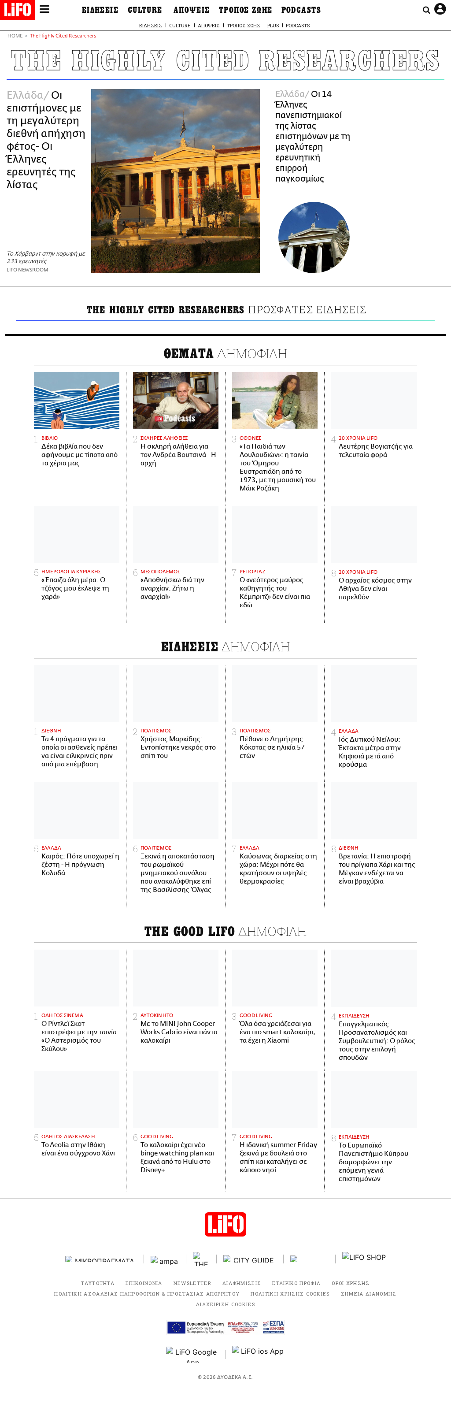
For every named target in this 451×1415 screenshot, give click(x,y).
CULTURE (145, 10)
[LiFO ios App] (258, 1354)
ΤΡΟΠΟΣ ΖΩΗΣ (246, 10)
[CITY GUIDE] (250, 1259)
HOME (14, 36)
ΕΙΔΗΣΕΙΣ (100, 10)
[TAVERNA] (309, 1258)
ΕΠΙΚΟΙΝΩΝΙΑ (144, 1283)
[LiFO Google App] (192, 1355)
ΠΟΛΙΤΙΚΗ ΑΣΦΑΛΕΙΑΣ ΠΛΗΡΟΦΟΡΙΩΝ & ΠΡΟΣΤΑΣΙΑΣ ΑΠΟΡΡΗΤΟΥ (147, 1293)
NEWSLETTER (192, 1283)
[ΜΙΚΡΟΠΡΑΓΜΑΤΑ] (101, 1259)
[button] (44, 10)
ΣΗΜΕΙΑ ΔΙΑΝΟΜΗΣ (369, 1293)
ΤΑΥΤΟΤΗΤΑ (98, 1283)
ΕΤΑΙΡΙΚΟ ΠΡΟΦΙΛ (296, 1283)
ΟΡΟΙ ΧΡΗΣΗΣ (351, 1283)
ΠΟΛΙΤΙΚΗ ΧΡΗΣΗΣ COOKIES (290, 1293)
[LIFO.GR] (17, 11)
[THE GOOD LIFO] (201, 1259)
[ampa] (165, 1259)
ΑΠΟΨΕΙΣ (192, 10)
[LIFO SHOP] (364, 1259)
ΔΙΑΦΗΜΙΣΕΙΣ (242, 1283)
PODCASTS (301, 10)
